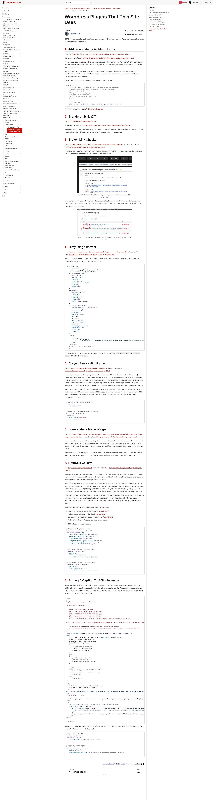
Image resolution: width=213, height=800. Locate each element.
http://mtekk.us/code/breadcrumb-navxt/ (82, 121)
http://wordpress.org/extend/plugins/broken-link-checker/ (85, 147)
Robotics (5, 187)
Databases (6, 54)
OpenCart (8, 156)
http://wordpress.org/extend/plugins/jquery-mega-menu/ (116, 437)
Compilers (6, 45)
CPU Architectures (9, 47)
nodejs (7, 154)
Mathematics (6, 11)
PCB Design (5, 14)
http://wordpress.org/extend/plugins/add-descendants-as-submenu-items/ (108, 58)
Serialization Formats (10, 104)
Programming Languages (11, 78)
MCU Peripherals (8, 87)
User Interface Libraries (12, 170)
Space (4, 190)
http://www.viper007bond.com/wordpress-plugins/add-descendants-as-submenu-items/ (99, 54)
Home (66, 8)
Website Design (8, 118)
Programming (6, 17)
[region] (104, 307)
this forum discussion (95, 109)
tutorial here (104, 511)
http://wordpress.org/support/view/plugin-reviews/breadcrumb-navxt (106, 125)
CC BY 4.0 (137, 764)
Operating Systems (9, 92)
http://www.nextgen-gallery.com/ (80, 468)
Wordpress (9, 124)
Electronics (5, 8)
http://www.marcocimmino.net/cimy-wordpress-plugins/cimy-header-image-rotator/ (98, 252)
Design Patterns (8, 56)
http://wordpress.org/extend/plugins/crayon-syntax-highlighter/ (87, 371)
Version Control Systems (11, 111)
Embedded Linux (8, 61)
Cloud (5, 42)
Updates (4, 193)
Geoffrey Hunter (75, 33)
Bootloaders (7, 33)
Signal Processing (9, 106)
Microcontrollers (8, 90)
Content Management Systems (101, 8)
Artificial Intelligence (9, 31)
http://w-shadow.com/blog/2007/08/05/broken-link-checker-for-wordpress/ (95, 144)
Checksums (7, 40)
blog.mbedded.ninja (108, 764)
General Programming (10, 68)
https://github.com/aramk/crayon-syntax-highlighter (86, 368)
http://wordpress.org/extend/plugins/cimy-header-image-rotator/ (92, 254)
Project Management (8, 184)
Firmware (6, 63)
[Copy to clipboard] (142, 85)
